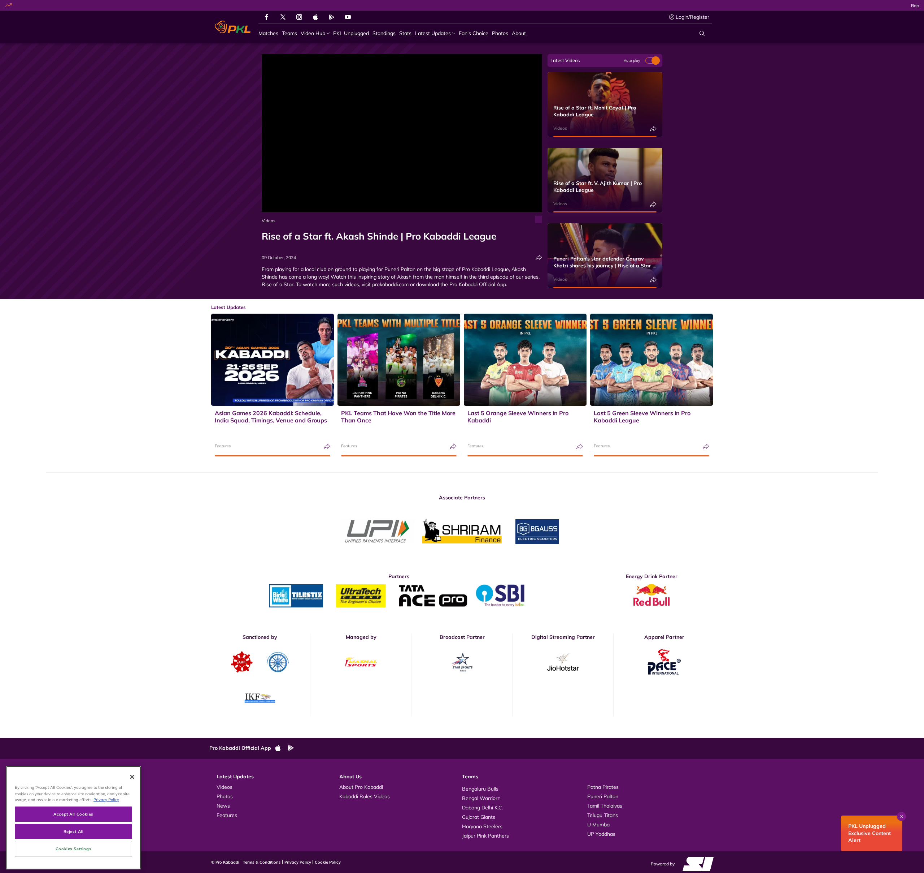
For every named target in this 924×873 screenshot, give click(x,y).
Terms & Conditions (262, 862)
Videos (268, 220)
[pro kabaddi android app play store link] (332, 17)
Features (223, 445)
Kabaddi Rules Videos (364, 796)
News (223, 806)
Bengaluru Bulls (480, 789)
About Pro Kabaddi (361, 787)
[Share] (539, 257)
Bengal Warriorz (481, 798)
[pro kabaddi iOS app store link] (315, 17)
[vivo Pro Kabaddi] (232, 27)
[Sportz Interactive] (696, 863)
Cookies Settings (73, 848)
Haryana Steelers (482, 826)
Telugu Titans (602, 815)
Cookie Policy (328, 862)
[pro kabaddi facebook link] (266, 17)
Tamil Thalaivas (604, 806)
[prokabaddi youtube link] (348, 17)
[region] (73, 817)
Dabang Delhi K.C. (482, 807)
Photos (225, 796)
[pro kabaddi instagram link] (299, 17)
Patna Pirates (603, 787)
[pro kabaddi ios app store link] (281, 748)
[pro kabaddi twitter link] (283, 17)
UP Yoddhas (601, 834)
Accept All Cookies (73, 814)
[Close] (132, 777)
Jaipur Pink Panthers (485, 836)
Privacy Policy (297, 862)
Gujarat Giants (478, 817)
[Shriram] (377, 531)
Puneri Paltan (602, 796)
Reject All (74, 831)
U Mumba (598, 824)
